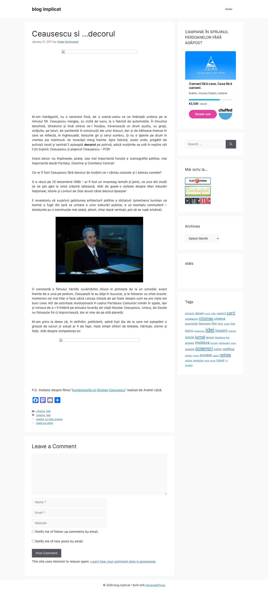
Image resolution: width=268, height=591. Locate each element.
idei (48, 411)
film (214, 323)
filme (220, 323)
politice (189, 355)
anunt (207, 313)
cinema (40, 411)
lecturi (210, 337)
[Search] (231, 144)
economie (191, 323)
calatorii (221, 313)
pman (233, 343)
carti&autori (191, 318)
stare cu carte (44, 422)
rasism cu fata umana (49, 419)
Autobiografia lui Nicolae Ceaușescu (98, 390)
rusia (206, 360)
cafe (213, 313)
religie (225, 355)
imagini (221, 330)
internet (232, 331)
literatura (220, 337)
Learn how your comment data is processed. (123, 561)
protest (206, 355)
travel (220, 360)
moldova (202, 342)
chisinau (206, 318)
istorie (189, 337)
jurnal (200, 336)
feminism (205, 323)
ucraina (189, 365)
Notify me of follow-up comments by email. (66, 531)
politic (218, 349)
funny (189, 330)
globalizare (199, 331)
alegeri (199, 313)
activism (189, 313)
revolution (198, 360)
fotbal (227, 324)
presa (196, 355)
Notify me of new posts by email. (59, 541)
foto (232, 323)
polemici (204, 348)
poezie (189, 349)
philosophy (224, 343)
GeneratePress (155, 585)
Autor (228, 9)
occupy (214, 343)
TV (226, 360)
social (212, 360)
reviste (188, 360)
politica (228, 349)
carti (231, 313)
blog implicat (46, 9)
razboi (216, 355)
